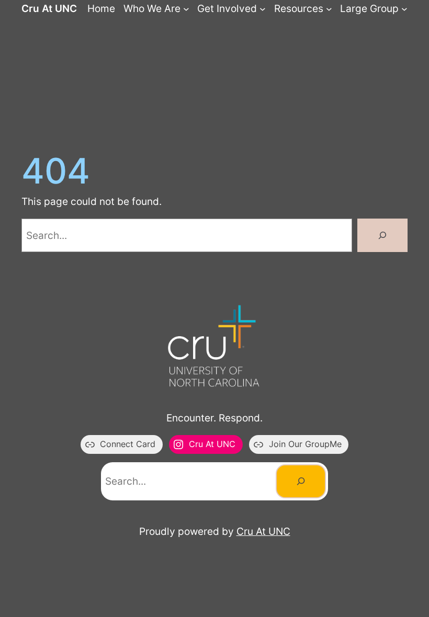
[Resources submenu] (329, 9)
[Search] (382, 235)
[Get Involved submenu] (262, 9)
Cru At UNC (49, 8)
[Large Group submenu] (404, 9)
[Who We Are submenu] (186, 9)
